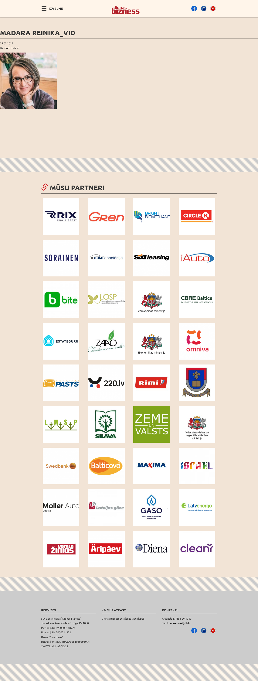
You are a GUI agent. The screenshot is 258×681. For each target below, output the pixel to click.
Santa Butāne (11, 48)
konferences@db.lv (178, 623)
